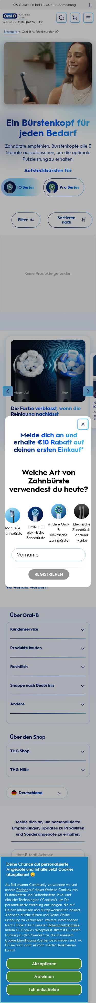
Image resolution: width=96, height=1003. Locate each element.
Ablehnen (44, 976)
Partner (22, 890)
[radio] (13, 524)
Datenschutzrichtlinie (64, 925)
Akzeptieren (44, 963)
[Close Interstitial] (83, 424)
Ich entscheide (44, 989)
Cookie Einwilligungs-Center (26, 940)
